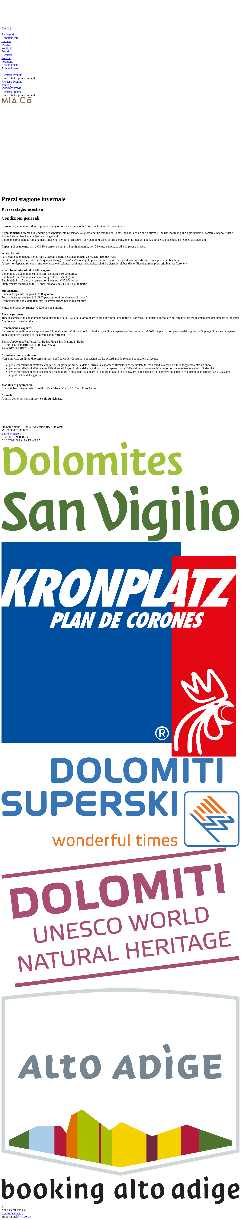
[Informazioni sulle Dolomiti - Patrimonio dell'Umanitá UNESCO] (120, 986)
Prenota (6, 58)
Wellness (7, 48)
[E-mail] (23, 88)
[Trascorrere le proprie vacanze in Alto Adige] (120, 1174)
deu (4, 28)
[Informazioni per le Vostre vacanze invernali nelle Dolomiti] (120, 845)
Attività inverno (11, 68)
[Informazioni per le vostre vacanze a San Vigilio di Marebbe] (120, 540)
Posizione (7, 61)
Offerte (6, 44)
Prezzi (5, 51)
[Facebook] (26, 88)
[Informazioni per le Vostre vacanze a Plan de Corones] (120, 755)
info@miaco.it (12, 433)
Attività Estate (10, 65)
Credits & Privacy (12, 1213)
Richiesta (7, 54)
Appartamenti (10, 37)
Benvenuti (8, 34)
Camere (6, 41)
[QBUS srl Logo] (23, 1216)
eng (9, 28)
